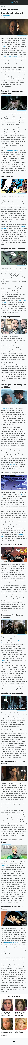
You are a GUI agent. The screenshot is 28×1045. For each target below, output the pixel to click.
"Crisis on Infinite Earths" (11, 151)
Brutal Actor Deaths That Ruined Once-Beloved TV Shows (20, 1014)
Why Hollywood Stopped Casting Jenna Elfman (19, 1032)
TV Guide (12, 464)
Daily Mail (4, 46)
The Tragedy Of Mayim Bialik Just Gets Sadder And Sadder (7, 1014)
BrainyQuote (5, 409)
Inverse (11, 807)
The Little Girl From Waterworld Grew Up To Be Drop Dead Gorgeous (6, 1033)
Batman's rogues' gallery (10, 56)
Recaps (3, 6)
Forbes (3, 660)
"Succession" (5, 866)
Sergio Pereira (6, 15)
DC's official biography (11, 942)
